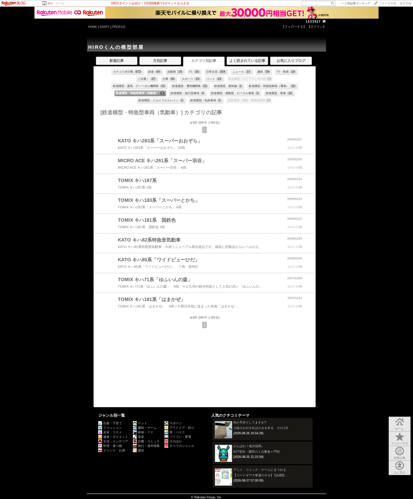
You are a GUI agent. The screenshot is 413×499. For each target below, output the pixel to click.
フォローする (399, 443)
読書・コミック (149, 441)
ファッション (112, 427)
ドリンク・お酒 (114, 450)
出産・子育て (112, 423)
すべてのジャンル (181, 446)
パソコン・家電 (180, 437)
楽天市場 (405, 3)
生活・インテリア (115, 441)
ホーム (399, 428)
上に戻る (399, 472)
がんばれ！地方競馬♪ (248, 446)
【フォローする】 (294, 26)
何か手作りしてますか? (249, 422)
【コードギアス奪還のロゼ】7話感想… (260, 475)
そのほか (175, 441)
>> (355, 3)
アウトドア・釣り (181, 427)
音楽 (141, 437)
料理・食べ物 (112, 446)
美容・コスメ (112, 432)
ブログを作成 (387, 3)
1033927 (313, 21)
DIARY (104, 27)
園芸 (141, 450)
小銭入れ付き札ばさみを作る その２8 (260, 428)
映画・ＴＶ (145, 432)
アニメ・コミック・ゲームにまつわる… (261, 470)
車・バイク (177, 432)
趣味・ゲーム (56, 3)
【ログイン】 (316, 26)
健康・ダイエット (115, 437)
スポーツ (175, 423)
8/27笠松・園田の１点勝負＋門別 (256, 451)
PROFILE (118, 27)
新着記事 (399, 458)
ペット (142, 423)
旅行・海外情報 (149, 446)
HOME (92, 27)
